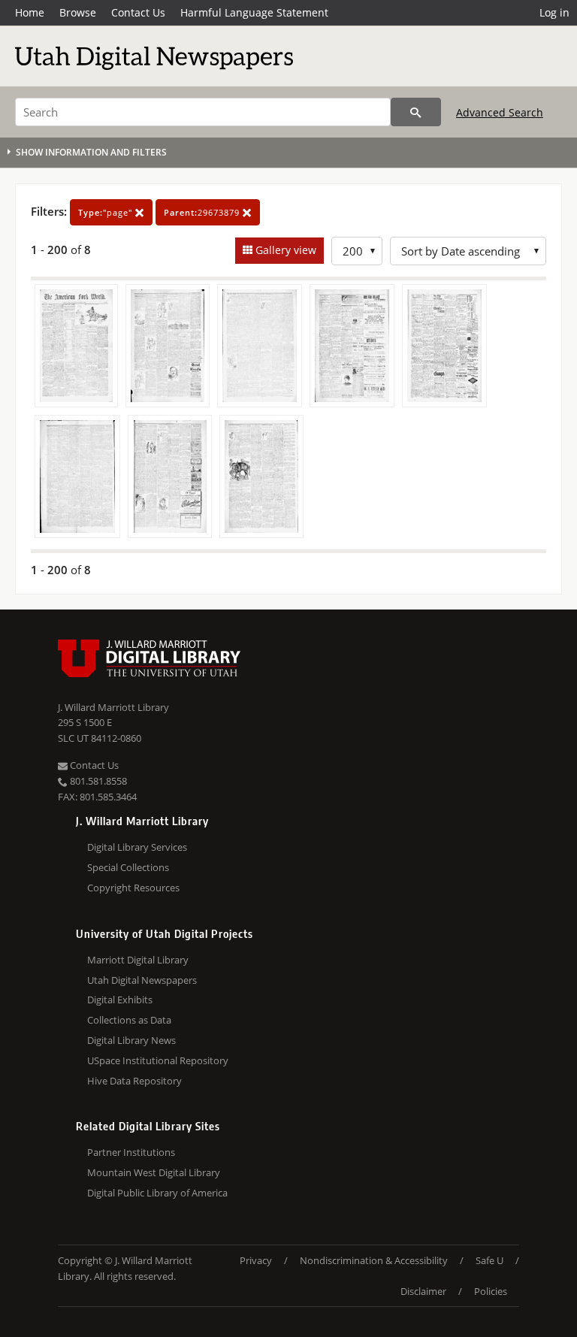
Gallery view (284, 250)
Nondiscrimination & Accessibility (374, 1260)
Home (29, 12)
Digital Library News (131, 1040)
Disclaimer (423, 1291)
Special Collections (128, 867)
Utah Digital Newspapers (142, 980)
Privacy (256, 1260)
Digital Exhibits (120, 999)
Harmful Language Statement (254, 12)
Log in (554, 12)
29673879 (203, 212)
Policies (490, 1291)
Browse (77, 12)
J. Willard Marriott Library (113, 707)
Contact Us (138, 12)
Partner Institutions (131, 1152)
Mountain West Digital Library (153, 1172)
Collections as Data (129, 1020)
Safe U (489, 1260)
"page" (106, 212)
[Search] (416, 112)
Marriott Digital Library (138, 959)
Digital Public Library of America (157, 1192)
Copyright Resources (133, 887)
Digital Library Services (137, 847)
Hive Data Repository (134, 1080)
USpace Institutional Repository (157, 1060)
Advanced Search (499, 112)
